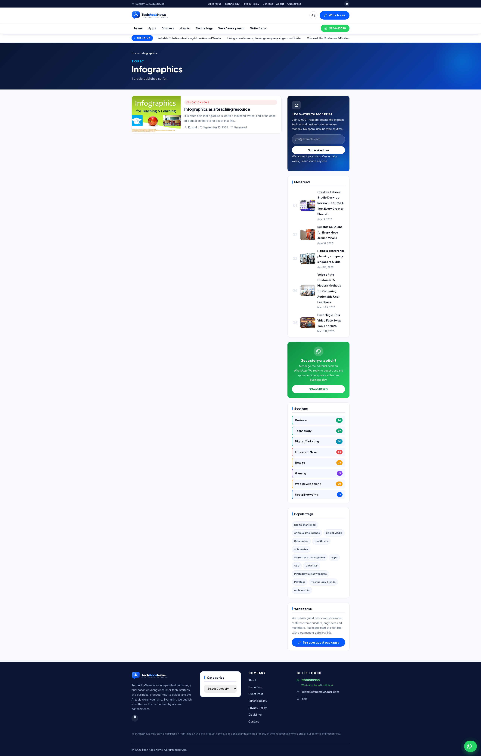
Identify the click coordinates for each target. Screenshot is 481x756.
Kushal (192, 127)
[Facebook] (346, 3)
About (280, 3)
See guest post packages (321, 642)
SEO (296, 565)
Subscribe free (318, 150)
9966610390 (337, 28)
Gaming (318, 473)
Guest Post (294, 3)
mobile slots (302, 590)
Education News (197, 102)
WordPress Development (309, 557)
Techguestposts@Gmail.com (320, 692)
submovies (301, 549)
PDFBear (299, 581)
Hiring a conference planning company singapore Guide (227, 38)
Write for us (214, 3)
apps (334, 557)
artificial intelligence (307, 532)
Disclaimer (255, 714)
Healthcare (321, 541)
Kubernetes (301, 541)
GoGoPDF (312, 565)
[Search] (313, 15)
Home (138, 28)
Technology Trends (323, 581)
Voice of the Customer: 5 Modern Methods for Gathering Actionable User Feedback (325, 38)
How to (185, 28)
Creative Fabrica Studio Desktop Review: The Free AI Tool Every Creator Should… (330, 203)
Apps (152, 28)
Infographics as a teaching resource (217, 109)
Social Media (334, 532)
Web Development (231, 28)
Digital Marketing (318, 441)
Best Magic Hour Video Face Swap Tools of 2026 (329, 320)
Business (168, 28)
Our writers (255, 687)
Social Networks (318, 494)
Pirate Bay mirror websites (310, 573)
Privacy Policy (251, 3)
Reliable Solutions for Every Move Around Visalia (329, 232)
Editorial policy (257, 701)
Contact (267, 3)
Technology (232, 3)
